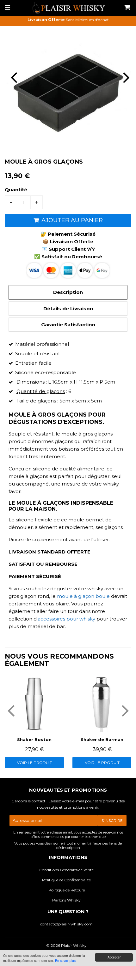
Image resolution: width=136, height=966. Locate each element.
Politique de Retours (66, 890)
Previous (10, 77)
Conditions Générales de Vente (66, 870)
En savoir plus (65, 960)
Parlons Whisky (66, 900)
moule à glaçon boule (83, 596)
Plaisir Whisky (74, 945)
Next (126, 77)
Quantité (16, 190)
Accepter (114, 957)
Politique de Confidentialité (66, 880)
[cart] (126, 8)
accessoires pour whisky (66, 619)
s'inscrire (112, 820)
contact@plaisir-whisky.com (66, 924)
